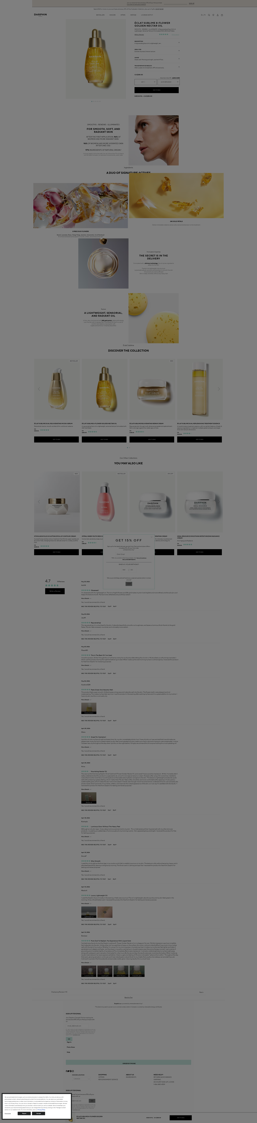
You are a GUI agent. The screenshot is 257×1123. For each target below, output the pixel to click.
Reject (24, 1113)
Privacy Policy (41, 1110)
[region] (37, 1106)
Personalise (8, 1113)
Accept (38, 1113)
